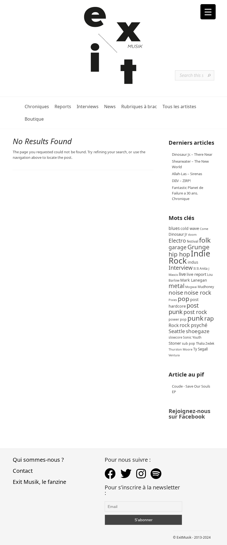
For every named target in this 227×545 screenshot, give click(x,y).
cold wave (189, 228)
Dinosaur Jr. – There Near (192, 154)
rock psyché (193, 325)
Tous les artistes (179, 107)
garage (178, 247)
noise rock (197, 292)
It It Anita (201, 268)
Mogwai (191, 287)
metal (176, 286)
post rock (195, 312)
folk (205, 240)
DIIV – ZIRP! (181, 180)
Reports (63, 107)
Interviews (88, 107)
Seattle (177, 331)
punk (195, 318)
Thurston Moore (180, 349)
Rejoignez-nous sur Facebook (189, 413)
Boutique (34, 119)
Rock (174, 325)
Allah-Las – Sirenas (187, 173)
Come (204, 229)
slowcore (175, 337)
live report (196, 274)
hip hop (179, 254)
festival (192, 241)
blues (174, 228)
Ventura (174, 355)
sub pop (188, 343)
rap (209, 318)
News (110, 107)
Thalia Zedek (205, 343)
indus (193, 262)
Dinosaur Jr (178, 234)
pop (183, 298)
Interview (181, 267)
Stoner (175, 343)
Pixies (173, 300)
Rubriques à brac (139, 107)
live (182, 274)
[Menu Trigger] (208, 11)
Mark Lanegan (193, 280)
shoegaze (198, 331)
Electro (177, 240)
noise (176, 292)
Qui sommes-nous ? (38, 459)
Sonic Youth (192, 337)
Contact (23, 470)
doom (192, 234)
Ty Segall (200, 349)
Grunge (198, 247)
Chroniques (37, 107)
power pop (178, 319)
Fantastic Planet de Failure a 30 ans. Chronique (187, 193)
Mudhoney (206, 286)
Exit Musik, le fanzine (39, 482)
